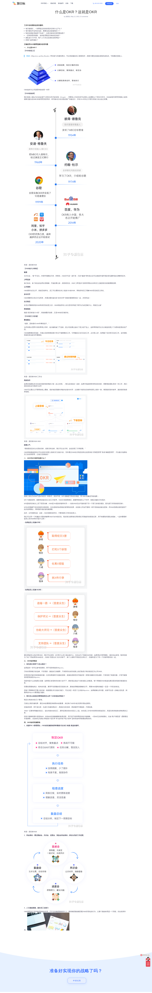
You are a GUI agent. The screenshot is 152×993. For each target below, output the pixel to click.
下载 (71, 3)
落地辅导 (61, 3)
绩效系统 (53, 3)
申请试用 (109, 3)
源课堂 (68, 16)
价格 (67, 3)
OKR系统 (44, 3)
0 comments (84, 16)
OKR (28, 56)
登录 (117, 3)
